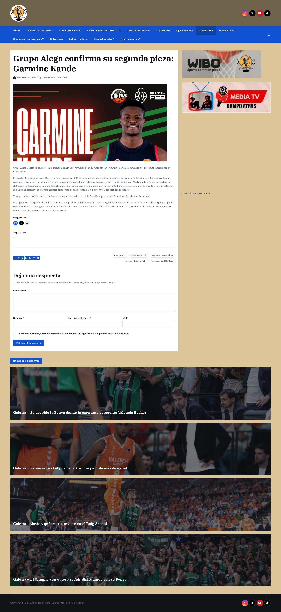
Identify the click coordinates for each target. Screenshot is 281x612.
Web (124, 318)
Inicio (16, 30)
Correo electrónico (79, 318)
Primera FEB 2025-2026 (162, 260)
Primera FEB (206, 30)
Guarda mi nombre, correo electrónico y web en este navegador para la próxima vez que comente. (73, 333)
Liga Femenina (184, 30)
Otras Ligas (37, 77)
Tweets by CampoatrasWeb (196, 193)
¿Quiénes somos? (130, 39)
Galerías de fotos (78, 39)
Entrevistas (56, 39)
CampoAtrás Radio (70, 30)
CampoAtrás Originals (38, 30)
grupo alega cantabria (163, 255)
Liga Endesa (163, 30)
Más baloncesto (103, 39)
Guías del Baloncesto (138, 30)
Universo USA (227, 30)
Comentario (20, 290)
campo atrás (120, 255)
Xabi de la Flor (23, 77)
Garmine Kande (140, 255)
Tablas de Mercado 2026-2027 (104, 30)
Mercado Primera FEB (136, 260)
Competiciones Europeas (27, 39)
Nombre (18, 318)
